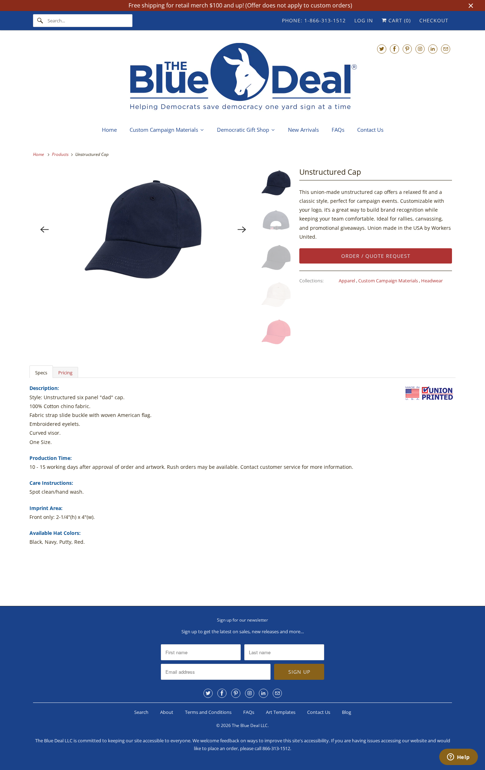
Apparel (347, 280)
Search (141, 712)
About (166, 712)
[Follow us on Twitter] (381, 49)
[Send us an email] (445, 49)
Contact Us (318, 712)
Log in (363, 20)
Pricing (65, 372)
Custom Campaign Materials (388, 280)
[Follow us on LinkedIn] (432, 49)
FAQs (248, 712)
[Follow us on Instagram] (420, 49)
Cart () (399, 20)
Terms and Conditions (208, 712)
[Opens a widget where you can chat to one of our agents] (458, 757)
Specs (41, 372)
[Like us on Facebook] (394, 49)
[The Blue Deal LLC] (242, 77)
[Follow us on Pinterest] (407, 49)
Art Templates (280, 712)
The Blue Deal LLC (250, 725)
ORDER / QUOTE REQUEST (375, 256)
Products (61, 154)
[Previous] (44, 229)
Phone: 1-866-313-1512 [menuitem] (314, 20)
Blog (346, 712)
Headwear (432, 280)
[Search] (40, 20)
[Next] (242, 229)
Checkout (433, 20)
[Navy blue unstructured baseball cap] (143, 229)
